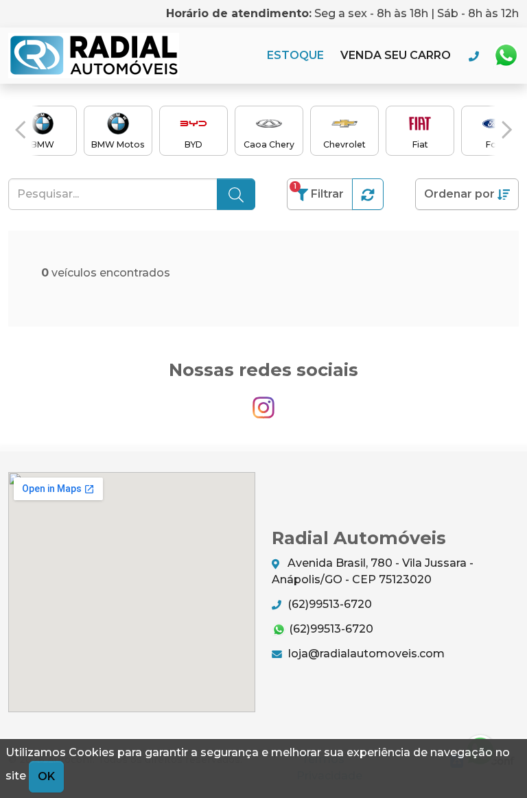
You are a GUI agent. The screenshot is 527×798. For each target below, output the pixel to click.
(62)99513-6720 (328, 604)
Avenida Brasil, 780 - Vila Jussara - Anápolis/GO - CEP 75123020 (372, 571)
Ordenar (459, 193)
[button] (20, 130)
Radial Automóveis (93, 55)
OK (46, 776)
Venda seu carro (395, 55)
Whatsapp (506, 55)
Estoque (295, 55)
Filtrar (319, 191)
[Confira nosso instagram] (263, 401)
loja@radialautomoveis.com (365, 653)
